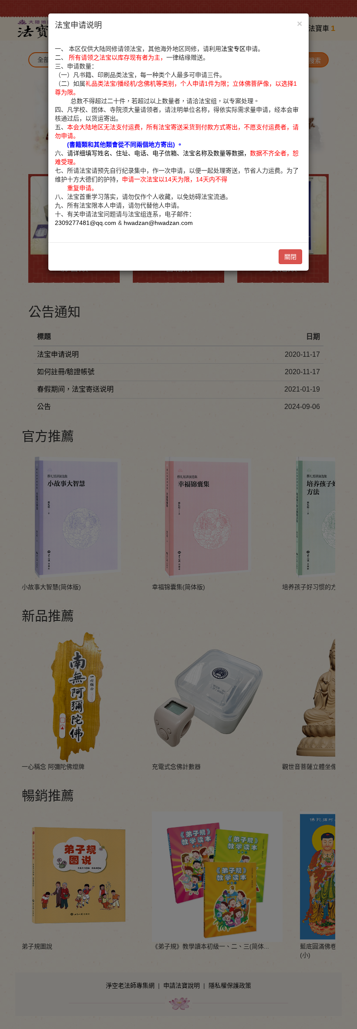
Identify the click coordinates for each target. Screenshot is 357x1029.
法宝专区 (233, 48)
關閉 (290, 256)
